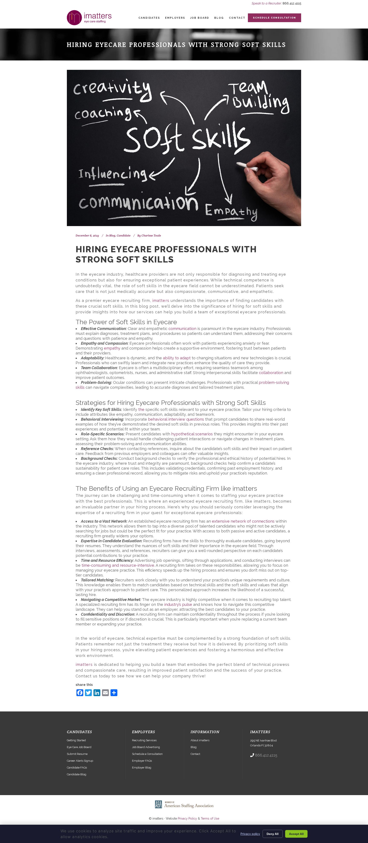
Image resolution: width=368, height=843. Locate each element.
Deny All (273, 834)
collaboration (271, 372)
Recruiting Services (144, 740)
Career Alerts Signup (80, 760)
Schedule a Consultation (147, 754)
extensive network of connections (243, 521)
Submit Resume (77, 754)
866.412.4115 (292, 3)
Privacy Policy (187, 818)
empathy (112, 348)
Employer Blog (141, 767)
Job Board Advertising (146, 747)
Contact (195, 754)
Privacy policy (250, 834)
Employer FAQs (142, 760)
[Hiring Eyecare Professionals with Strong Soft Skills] (184, 148)
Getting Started (76, 740)
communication (182, 328)
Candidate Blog (76, 774)
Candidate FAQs (77, 767)
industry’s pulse (178, 604)
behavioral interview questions (176, 419)
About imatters (200, 740)
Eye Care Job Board (79, 747)
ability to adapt (177, 358)
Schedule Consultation (274, 17)
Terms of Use (210, 818)
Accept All (296, 834)
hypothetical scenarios (192, 434)
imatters (160, 300)
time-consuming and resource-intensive (118, 565)
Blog (112, 235)
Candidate (124, 235)
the (141, 409)
